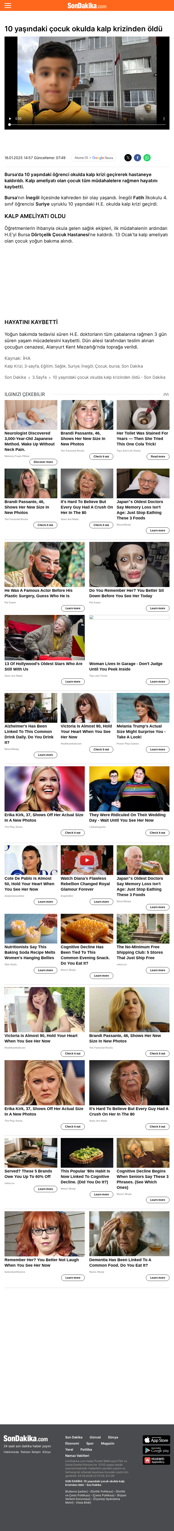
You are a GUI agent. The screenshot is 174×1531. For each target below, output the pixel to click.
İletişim (36, 1452)
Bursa (11, 197)
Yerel (69, 1449)
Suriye (43, 204)
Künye (47, 1452)
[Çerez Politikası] (103, 1495)
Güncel (95, 1437)
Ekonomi (72, 1443)
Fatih (138, 197)
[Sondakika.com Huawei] (156, 1460)
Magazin (107, 1443)
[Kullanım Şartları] (76, 1491)
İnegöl (32, 197)
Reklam (25, 1452)
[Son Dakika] (87, 5)
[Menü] (8, 5)
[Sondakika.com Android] (156, 1450)
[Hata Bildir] (83, 1502)
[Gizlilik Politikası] (101, 1491)
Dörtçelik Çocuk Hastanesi (60, 234)
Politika (86, 1449)
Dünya (113, 1437)
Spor (90, 1443)
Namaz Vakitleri (77, 1455)
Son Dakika (73, 1437)
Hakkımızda (11, 1452)
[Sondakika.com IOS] (156, 1439)
